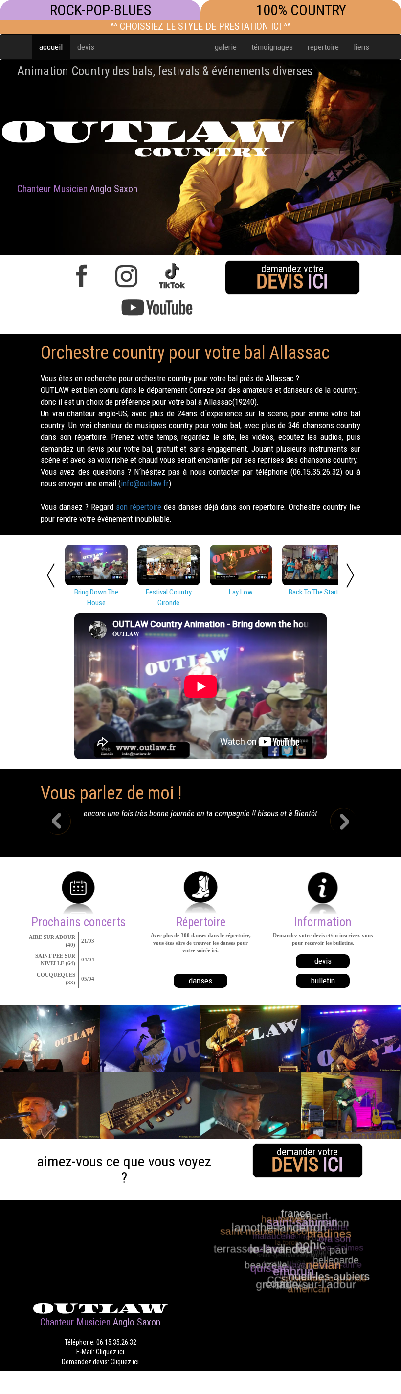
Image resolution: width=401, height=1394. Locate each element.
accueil (51, 47)
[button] (65, 822)
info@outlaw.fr (145, 483)
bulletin (323, 980)
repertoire (323, 47)
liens (361, 47)
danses (200, 980)
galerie (226, 47)
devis (85, 47)
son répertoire (138, 507)
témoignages (272, 47)
